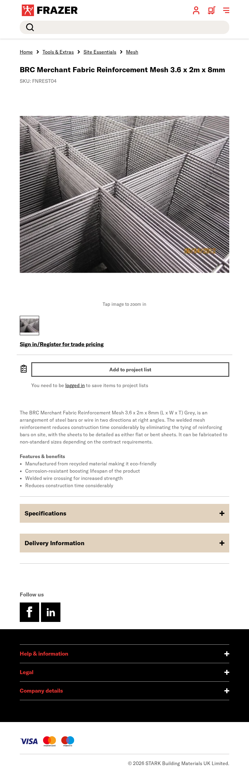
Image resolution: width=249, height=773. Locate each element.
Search (29, 27)
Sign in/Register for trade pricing (62, 344)
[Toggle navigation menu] (226, 10)
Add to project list (130, 369)
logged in (75, 385)
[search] (124, 27)
